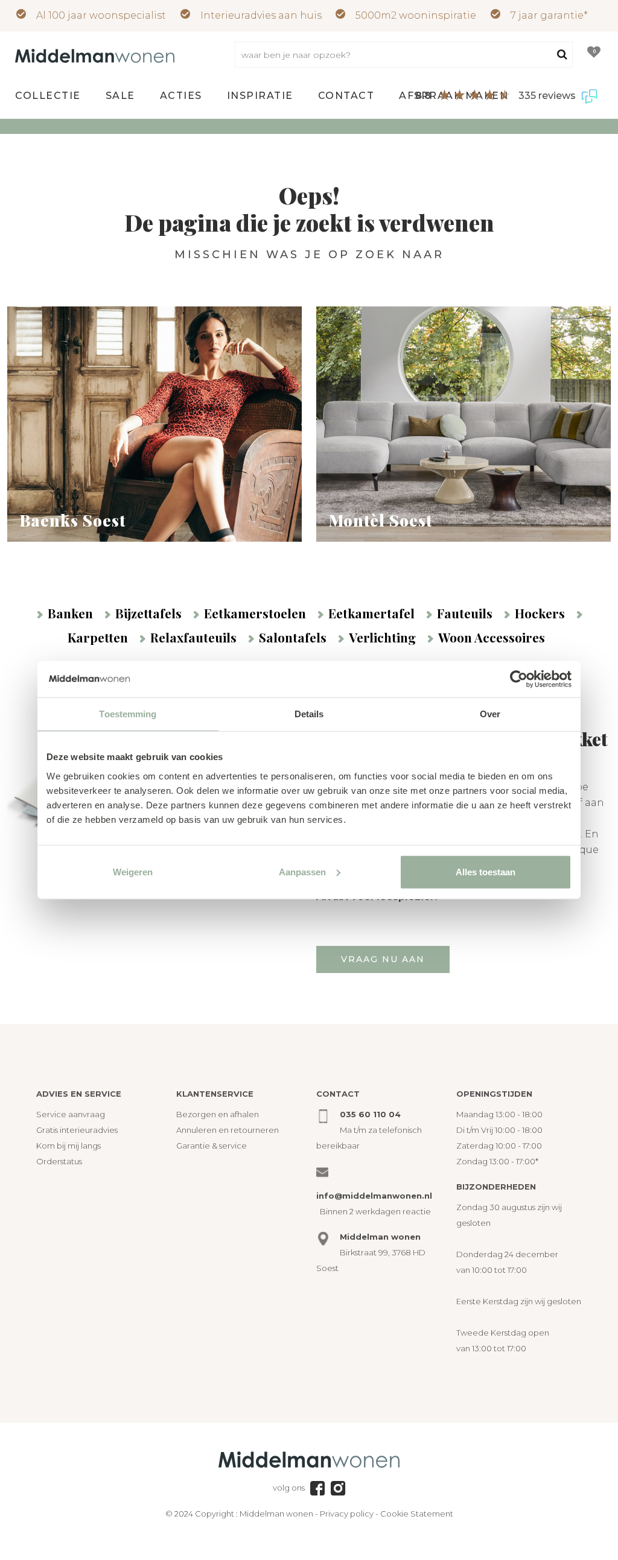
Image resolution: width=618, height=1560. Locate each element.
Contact (346, 95)
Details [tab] (309, 714)
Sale (120, 95)
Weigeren (133, 871)
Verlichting (382, 637)
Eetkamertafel (371, 612)
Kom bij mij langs (68, 1145)
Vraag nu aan (383, 959)
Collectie (48, 95)
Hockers (540, 612)
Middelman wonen (276, 1513)
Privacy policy (347, 1513)
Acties (181, 95)
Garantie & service (211, 1145)
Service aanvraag (70, 1114)
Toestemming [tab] (127, 714)
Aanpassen (302, 871)
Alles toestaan (485, 871)
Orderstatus (59, 1161)
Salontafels (293, 637)
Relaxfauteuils (193, 637)
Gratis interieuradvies (77, 1130)
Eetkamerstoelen (255, 612)
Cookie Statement (416, 1513)
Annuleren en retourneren (227, 1130)
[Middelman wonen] (94, 55)
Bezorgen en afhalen (217, 1114)
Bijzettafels (148, 612)
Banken (70, 612)
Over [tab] (490, 714)
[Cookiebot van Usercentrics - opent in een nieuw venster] (519, 679)
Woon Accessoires (491, 637)
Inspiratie (260, 95)
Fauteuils (464, 612)
